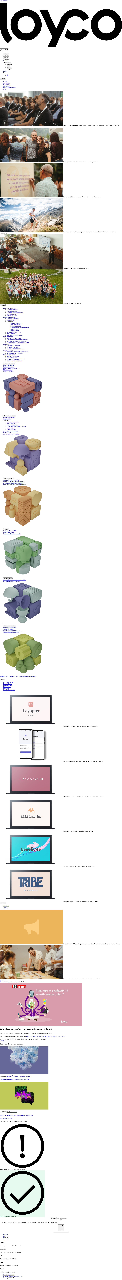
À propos (6, 54)
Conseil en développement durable (16, 359)
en (7, 74)
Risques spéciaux (14, 330)
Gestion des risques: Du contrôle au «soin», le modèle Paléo (16, 1115)
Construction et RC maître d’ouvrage (19, 327)
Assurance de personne (16, 323)
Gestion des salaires (12, 311)
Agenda (9, 1076)
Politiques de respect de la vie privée (12, 1276)
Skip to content (4, 0)
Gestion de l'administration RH (15, 312)
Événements (15, 1076)
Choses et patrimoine (15, 326)
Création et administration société (15, 348)
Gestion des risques (12, 357)
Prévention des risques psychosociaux (16, 341)
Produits (6, 57)
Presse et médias (4, 981)
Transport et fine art (15, 324)
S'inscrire (61, 1230)
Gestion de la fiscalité (12, 347)
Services (6, 55)
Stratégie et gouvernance (13, 356)
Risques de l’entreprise (13, 318)
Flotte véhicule (14, 329)
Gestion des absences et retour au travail (17, 339)
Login (4, 71)
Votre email (53, 1218)
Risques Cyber (10, 320)
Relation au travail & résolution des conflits (18, 342)
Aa (9, 69)
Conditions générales (8, 1275)
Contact (5, 61)
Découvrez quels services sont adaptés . (18, 676)
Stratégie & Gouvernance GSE (15, 338)
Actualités (6, 59)
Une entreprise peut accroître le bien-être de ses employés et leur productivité (46, 1036)
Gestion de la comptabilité (13, 345)
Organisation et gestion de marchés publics (18, 351)
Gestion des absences (12, 309)
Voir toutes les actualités (6, 1118)
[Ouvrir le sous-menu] (15, 308)
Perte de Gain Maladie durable (15, 335)
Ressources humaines (25, 1076)
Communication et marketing (14, 360)
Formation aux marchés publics (15, 353)
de (7, 75)
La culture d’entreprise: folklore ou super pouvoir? (14, 1079)
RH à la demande (11, 314)
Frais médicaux (11, 333)
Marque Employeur (12, 315)
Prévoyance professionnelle (14, 332)
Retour (2, 980)
